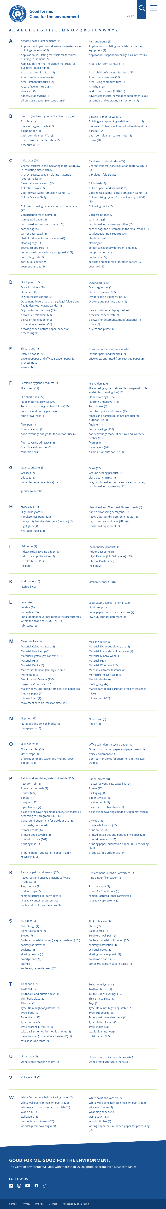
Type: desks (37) (30, 1017)
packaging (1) (97, 793)
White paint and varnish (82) (106, 1098)
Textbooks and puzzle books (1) (40, 994)
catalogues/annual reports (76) (108, 233)
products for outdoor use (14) (107, 852)
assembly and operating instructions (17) (114, 100)
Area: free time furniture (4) (37, 77)
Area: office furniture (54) (36, 86)
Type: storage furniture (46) (37, 1027)
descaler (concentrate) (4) (104, 315)
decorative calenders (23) (36, 315)
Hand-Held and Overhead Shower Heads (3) (115, 507)
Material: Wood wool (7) (103, 665)
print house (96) (98, 830)
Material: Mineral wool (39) (105, 656)
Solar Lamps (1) (98, 931)
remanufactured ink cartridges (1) (41, 896)
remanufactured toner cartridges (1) (111, 896)
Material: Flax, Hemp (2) (35, 651)
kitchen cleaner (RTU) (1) (104, 582)
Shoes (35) (95, 926)
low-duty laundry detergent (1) (107, 617)
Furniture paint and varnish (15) (108, 411)
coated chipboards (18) (35, 247)
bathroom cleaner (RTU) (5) (37, 135)
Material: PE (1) (30, 660)
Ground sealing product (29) (106, 473)
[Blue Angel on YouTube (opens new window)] (27, 1186)
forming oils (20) (99, 447)
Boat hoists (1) (29, 121)
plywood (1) (96, 820)
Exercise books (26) (32, 354)
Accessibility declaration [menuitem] (76, 1203)
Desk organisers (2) (100, 287)
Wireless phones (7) (101, 1107)
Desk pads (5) (29, 292)
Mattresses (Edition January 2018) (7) (43, 670)
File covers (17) (30, 388)
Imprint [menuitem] (39, 1203)
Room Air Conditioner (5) (104, 891)
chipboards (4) (98, 238)
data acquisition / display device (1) (110, 310)
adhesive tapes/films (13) (36, 96)
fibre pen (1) (28, 424)
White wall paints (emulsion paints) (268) (45, 1102)
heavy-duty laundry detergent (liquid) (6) (113, 516)
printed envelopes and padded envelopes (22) (117, 834)
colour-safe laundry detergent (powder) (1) (47, 252)
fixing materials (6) (32, 429)
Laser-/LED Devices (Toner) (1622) (109, 602)
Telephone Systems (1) (102, 984)
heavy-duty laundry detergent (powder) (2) (47, 521)
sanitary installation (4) (103, 945)
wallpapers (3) (29, 1116)
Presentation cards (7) (34, 788)
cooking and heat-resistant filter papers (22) (115, 262)
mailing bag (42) (98, 684)
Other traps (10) (30, 754)
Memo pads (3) (30, 674)
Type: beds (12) (30, 1012)
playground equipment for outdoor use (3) (47, 820)
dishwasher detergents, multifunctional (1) (115, 319)
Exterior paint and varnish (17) (107, 354)
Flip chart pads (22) (32, 397)
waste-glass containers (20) (37, 1121)
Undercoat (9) (29, 1056)
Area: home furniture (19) (104, 77)
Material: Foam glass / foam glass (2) (111, 651)
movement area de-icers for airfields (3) (45, 703)
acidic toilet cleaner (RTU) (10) (107, 91)
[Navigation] (153, 8)
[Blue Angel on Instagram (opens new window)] (19, 1186)
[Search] (142, 8)
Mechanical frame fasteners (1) (107, 670)
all (12, 30)
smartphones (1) (31, 959)
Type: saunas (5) (31, 1022)
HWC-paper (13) (30, 506)
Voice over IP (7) (30, 1077)
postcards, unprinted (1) (36, 825)
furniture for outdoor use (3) (106, 452)
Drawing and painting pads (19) (108, 301)
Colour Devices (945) (33, 197)
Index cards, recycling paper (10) (40, 551)
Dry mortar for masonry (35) (38, 310)
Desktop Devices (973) (102, 292)
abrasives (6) (28, 91)
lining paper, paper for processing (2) (111, 612)
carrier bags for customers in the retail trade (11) (119, 229)
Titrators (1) (28, 1003)
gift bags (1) (28, 477)
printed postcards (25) (102, 839)
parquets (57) (29, 802)
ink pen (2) (95, 566)
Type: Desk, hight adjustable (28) (40, 1008)
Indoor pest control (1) (102, 551)
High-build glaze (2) (32, 512)
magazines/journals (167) (36, 684)
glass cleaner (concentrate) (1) (39, 482)
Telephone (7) (29, 984)
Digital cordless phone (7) (36, 297)
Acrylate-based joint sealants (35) (41, 41)
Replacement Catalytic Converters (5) (111, 873)
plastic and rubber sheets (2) (106, 807)
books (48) (95, 140)
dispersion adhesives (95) (36, 324)
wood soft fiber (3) (100, 1121)
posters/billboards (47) (103, 825)
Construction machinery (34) (38, 215)
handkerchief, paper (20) (36, 516)
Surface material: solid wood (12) (109, 940)
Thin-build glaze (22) (33, 998)
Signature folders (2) (33, 931)
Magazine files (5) (31, 641)
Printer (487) (28, 793)
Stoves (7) (27, 935)
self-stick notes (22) (100, 949)
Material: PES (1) (98, 660)
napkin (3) (95, 723)
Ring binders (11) (31, 886)
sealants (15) (28, 949)
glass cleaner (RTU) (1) (102, 477)
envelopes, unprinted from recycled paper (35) (117, 358)
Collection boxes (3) (33, 188)
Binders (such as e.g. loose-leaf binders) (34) (47, 116)
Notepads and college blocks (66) (41, 723)
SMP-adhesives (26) (100, 921)
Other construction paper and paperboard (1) (117, 749)
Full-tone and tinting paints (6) (39, 411)
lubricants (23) (29, 625)
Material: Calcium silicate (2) (38, 646)
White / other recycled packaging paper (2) (47, 1097)
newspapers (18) (31, 728)
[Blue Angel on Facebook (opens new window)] (36, 1186)
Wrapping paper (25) (101, 1112)
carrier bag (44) (30, 229)
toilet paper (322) (99, 1036)
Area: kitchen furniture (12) (37, 82)
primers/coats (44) (32, 830)
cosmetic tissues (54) (33, 266)
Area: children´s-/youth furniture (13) (111, 72)
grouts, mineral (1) (32, 491)
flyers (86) (95, 442)
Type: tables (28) (99, 1027)
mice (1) (93, 693)
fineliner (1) (96, 424)
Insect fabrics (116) (32, 561)
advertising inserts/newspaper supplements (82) (118, 96)
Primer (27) (95, 788)
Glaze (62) (95, 468)
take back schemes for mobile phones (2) (46, 1031)
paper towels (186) (100, 798)
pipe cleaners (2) (31, 807)
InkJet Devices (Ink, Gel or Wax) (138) (111, 556)
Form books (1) (98, 406)
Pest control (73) (31, 783)
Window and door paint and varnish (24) (45, 1107)
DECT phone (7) (30, 282)
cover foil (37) (97, 266)
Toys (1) (93, 1003)
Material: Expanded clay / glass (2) (109, 646)
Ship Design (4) (30, 926)
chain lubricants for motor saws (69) (43, 238)
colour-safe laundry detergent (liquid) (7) (113, 247)
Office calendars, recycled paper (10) (111, 744)
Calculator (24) (30, 160)
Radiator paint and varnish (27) (40, 872)
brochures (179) (30, 145)
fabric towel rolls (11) (33, 416)
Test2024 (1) (28, 989)
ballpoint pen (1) (31, 131)
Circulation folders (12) (103, 174)
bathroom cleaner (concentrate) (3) (110, 135)
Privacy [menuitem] (26, 1203)
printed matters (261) (34, 839)
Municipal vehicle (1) (101, 679)
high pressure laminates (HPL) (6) (109, 521)
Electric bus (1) (30, 348)
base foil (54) (96, 131)
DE (128, 15)
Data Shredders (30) (33, 287)
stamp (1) (26, 964)
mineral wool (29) (99, 698)
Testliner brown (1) (100, 989)
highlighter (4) (29, 526)
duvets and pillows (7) (102, 329)
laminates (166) (30, 612)
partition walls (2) (99, 802)
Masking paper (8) (100, 642)
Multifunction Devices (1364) (38, 679)
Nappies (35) (28, 718)
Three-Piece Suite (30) (102, 998)
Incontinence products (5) (104, 547)
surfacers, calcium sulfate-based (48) (111, 964)
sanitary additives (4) (33, 945)
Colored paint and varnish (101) (108, 188)
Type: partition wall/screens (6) (107, 1017)
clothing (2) (95, 243)
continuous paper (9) (34, 262)
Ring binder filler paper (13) (105, 877)
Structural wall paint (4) (103, 935)
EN (132, 15)
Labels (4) (26, 602)
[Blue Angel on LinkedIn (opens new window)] (11, 1186)
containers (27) (98, 257)
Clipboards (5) (97, 183)
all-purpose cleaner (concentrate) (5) (43, 100)
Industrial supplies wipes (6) (38, 556)
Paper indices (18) (100, 779)
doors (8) (94, 324)
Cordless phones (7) (101, 215)
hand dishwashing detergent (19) (109, 512)
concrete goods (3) (32, 257)
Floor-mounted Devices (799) (38, 401)
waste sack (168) (99, 1116)
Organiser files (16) (32, 749)
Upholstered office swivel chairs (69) (111, 1057)
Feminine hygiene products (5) (39, 383)
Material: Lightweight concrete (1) (41, 656)
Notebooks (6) (97, 719)
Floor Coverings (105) (102, 397)
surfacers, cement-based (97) (38, 968)
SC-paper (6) (28, 921)
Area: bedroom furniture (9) (38, 72)
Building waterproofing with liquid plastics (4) (116, 121)
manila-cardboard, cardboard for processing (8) (118, 689)
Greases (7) (28, 473)
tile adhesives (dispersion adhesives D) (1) (46, 1036)
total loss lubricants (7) (35, 1041)
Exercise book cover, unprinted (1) (109, 349)
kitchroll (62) (28, 586)
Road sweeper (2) (99, 886)
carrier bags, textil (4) (34, 233)
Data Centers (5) (99, 282)
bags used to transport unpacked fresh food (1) (118, 126)
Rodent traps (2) (31, 891)
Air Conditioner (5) (100, 41)
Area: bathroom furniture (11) (107, 63)
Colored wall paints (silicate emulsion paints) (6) (118, 193)
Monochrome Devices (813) (105, 674)
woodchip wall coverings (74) (38, 1126)
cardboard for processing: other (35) (111, 224)
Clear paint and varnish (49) (37, 183)
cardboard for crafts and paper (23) (42, 224)
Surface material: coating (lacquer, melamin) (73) (50, 940)
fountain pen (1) (30, 452)
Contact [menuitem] (13, 1203)
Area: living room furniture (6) (107, 82)
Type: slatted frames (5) (103, 1022)
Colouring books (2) (101, 206)
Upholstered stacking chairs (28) (40, 1062)
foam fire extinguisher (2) (36, 447)
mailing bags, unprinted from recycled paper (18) (51, 689)
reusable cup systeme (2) (104, 900)
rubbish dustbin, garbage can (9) (41, 905)
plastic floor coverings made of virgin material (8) (118, 812)
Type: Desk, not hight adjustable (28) (111, 1008)
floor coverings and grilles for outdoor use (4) (48, 434)
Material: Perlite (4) (32, 665)
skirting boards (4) (32, 954)
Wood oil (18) (29, 1112)
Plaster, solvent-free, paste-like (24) (110, 783)
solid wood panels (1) (102, 959)
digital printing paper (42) (36, 319)
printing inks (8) (30, 844)
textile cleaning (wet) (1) (103, 1031)
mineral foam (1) (31, 698)
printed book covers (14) (36, 834)
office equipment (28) (102, 754)
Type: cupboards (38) (101, 1012)
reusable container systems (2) (40, 900)
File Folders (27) (98, 383)
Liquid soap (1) (98, 607)
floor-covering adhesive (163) (38, 442)
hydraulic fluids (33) (33, 531)
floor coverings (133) (101, 429)
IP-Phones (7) (29, 546)
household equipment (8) (104, 526)
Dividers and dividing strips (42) (108, 297)
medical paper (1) (31, 693)
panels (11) (27, 798)
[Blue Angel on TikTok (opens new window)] (44, 1186)
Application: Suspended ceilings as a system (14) (118, 55)
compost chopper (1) (101, 252)
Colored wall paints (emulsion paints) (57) (46, 193)
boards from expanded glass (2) (40, 140)
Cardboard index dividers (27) (107, 161)
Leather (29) (28, 607)
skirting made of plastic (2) (105, 954)
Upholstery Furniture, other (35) (108, 1062)
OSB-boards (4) (30, 744)
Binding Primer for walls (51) (106, 117)
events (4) (27, 367)
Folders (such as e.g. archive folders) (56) (45, 406)
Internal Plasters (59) (101, 561)
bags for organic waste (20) (37, 126)
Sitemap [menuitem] (53, 1203)
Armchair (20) (97, 86)
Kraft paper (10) (30, 581)
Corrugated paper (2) (34, 219)
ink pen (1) (27, 566)
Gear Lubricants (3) (32, 467)
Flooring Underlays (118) (104, 401)
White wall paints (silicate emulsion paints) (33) (117, 1102)
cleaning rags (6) (31, 243)
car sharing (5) (97, 219)
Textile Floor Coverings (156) (106, 994)
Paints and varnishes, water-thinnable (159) (47, 778)
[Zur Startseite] (61, 14)
